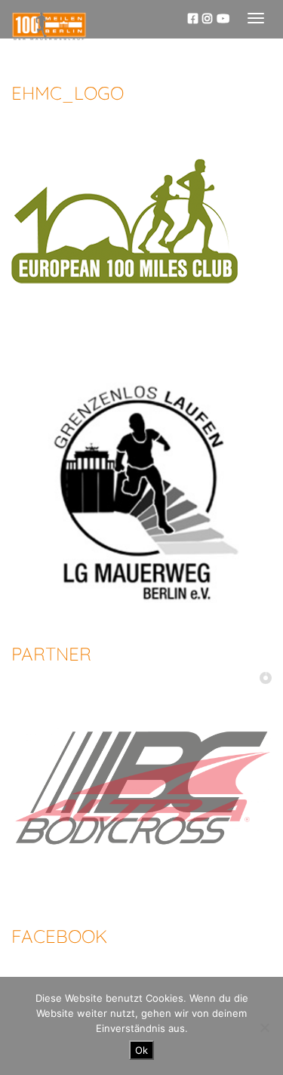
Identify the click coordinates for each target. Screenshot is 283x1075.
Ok (141, 1050)
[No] (264, 1027)
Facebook (59, 936)
